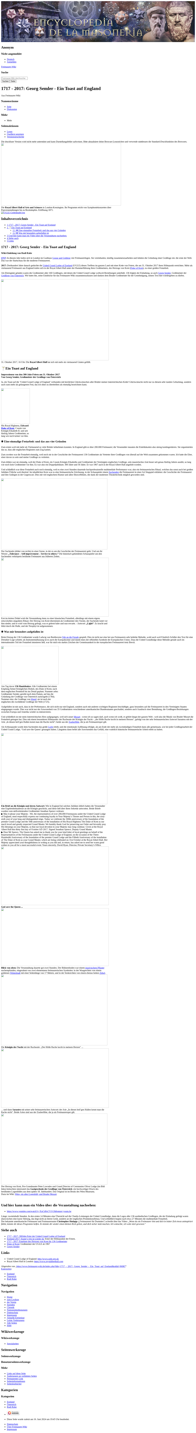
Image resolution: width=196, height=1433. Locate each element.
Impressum (12, 1429)
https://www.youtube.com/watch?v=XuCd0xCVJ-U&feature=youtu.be (39, 1211)
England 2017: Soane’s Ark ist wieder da (25, 1239)
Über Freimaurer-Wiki (17, 1427)
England (10, 1274)
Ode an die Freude (70, 637)
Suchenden (114, 472)
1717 (3, 258)
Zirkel (102, 973)
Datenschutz (12, 1424)
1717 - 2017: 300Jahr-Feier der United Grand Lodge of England (36, 1236)
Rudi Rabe (12, 1279)
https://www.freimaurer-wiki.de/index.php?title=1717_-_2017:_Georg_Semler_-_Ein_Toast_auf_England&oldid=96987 (71, 1266)
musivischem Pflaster (94, 968)
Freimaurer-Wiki (8, 67)
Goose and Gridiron (61, 258)
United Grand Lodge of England (57, 265)
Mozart (77, 717)
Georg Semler (164, 273)
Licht (50, 727)
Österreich (11, 1276)
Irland (33, 699)
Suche (4, 72)
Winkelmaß (15, 973)
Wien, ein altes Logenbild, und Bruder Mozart (36, 1194)
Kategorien (6, 1269)
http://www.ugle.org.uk (48, 1259)
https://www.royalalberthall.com (48, 1261)
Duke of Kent (136, 268)
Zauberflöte (74, 722)
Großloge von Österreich (12, 275)
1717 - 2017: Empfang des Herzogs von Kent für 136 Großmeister (37, 1241)
